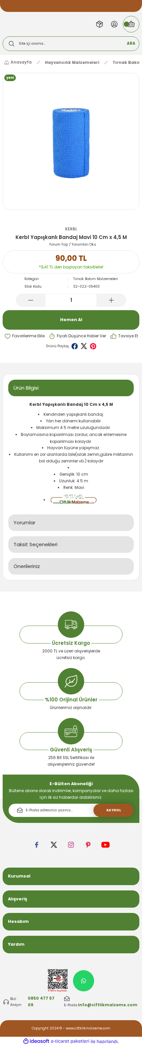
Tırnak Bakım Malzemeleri (95, 278)
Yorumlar (24, 522)
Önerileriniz (27, 566)
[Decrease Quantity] (31, 300)
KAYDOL (113, 810)
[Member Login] (114, 24)
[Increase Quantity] (111, 300)
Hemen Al (71, 319)
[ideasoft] (36, 1041)
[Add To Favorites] (24, 336)
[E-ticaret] (70, 1041)
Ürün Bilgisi (26, 387)
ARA (131, 43)
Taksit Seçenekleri (35, 544)
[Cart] (131, 24)
